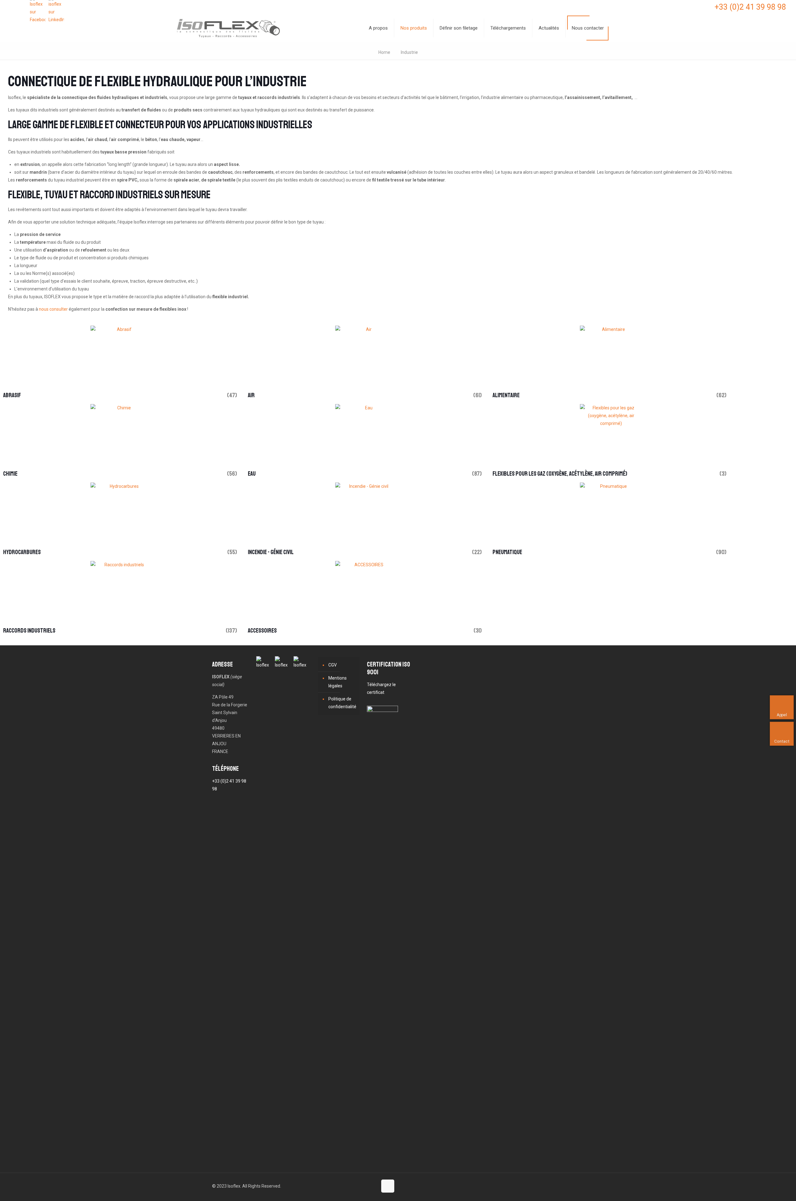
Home (384, 52)
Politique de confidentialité (342, 702)
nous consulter (53, 309)
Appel (784, 714)
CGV (332, 664)
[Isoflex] (228, 28)
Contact (784, 741)
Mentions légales (337, 682)
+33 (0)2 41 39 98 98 (750, 7)
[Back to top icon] (387, 1186)
